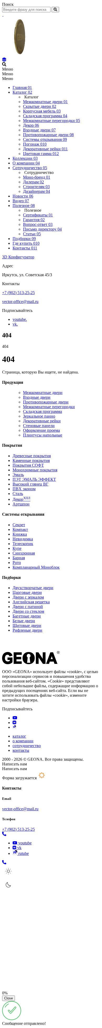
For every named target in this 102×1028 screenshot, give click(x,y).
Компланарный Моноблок (36, 567)
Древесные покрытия (32, 456)
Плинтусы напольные (42, 435)
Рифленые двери (27, 630)
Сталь (18, 493)
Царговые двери (27, 592)
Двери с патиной (28, 606)
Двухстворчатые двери (33, 587)
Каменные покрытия (31, 460)
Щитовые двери (27, 625)
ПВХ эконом (24, 489)
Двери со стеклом (28, 611)
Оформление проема (41, 430)
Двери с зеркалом (28, 597)
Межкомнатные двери (43, 392)
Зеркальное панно (39, 416)
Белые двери (24, 621)
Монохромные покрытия (35, 470)
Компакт (20, 529)
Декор (21, 499)
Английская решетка (31, 602)
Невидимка (23, 539)
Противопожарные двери (46, 402)
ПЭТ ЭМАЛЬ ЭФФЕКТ (34, 479)
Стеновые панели (39, 425)
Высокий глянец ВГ (30, 484)
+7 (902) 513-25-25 (18, 292)
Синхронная (24, 553)
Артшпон (21, 504)
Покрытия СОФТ (28, 465)
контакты (21, 750)
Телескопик (23, 543)
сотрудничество (27, 745)
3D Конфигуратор (18, 257)
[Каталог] (4, 59)
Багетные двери (27, 616)
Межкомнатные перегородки (49, 406)
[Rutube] (14, 727)
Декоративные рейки (42, 421)
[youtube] (15, 718)
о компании (23, 741)
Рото (17, 562)
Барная (19, 558)
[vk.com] (14, 722)
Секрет (19, 525)
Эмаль (18, 474)
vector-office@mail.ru (20, 301)
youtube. (20, 319)
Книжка (20, 534)
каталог (19, 736)
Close (8, 998)
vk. (15, 324)
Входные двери (36, 397)
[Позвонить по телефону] (4, 834)
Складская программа (42, 411)
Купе (17, 548)
